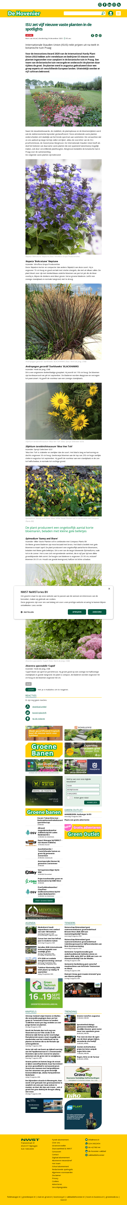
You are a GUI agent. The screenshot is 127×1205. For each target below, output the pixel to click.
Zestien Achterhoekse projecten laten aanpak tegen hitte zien (87, 1049)
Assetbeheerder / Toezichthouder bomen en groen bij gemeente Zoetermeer (49, 852)
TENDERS (69, 923)
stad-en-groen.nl (44, 1197)
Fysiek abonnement (60, 1139)
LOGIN (31, 689)
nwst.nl (63, 1200)
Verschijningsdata (59, 1187)
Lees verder (37, 605)
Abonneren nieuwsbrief (62, 1160)
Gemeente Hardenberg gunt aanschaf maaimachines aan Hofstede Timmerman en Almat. (82, 966)
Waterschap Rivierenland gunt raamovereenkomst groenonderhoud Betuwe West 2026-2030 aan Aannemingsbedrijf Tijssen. (80, 930)
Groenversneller (59, 1145)
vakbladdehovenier (96, 1155)
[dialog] (63, 602)
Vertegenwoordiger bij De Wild (48, 871)
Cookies (55, 1181)
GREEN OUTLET (73, 810)
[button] (27, 612)
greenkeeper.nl (28, 1197)
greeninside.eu (112, 1197)
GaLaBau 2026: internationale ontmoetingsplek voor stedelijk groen (50, 949)
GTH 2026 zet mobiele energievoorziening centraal (50, 959)
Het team (56, 1163)
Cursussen (56, 1151)
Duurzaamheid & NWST (62, 1148)
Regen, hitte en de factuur (88, 1057)
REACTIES (30, 695)
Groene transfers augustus (88, 1016)
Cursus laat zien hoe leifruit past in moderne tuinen (49, 939)
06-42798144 (94, 1147)
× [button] (109, 589)
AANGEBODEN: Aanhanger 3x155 (77, 814)
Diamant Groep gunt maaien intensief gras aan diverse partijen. (82, 975)
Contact (55, 1154)
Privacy (55, 1178)
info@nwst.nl (93, 1139)
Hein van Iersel (31, 38)
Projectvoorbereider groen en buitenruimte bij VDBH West (50, 879)
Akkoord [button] (97, 612)
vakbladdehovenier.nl (75, 1197)
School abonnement (60, 1166)
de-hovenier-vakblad (97, 1151)
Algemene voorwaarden (62, 1172)
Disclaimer (56, 1175)
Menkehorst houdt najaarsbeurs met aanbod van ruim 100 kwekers (49, 929)
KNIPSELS (30, 1011)
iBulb (28, 684)
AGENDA (30, 923)
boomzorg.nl (59, 1197)
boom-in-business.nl (95, 1197)
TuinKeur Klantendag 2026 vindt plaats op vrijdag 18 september (49, 969)
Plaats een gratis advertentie (76, 820)
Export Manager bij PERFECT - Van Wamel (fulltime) (50, 841)
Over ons (56, 1142)
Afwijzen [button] (77, 612)
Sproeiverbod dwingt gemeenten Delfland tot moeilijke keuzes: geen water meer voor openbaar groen (89, 1027)
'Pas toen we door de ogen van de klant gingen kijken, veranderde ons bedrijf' (88, 1039)
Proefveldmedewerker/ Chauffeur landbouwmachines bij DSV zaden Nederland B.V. (49, 890)
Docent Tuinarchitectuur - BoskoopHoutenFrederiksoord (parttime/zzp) (50, 820)
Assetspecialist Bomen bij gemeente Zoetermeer (49, 862)
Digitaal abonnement (61, 1157)
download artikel (39, 706)
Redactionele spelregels (62, 1169)
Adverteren (57, 1184)
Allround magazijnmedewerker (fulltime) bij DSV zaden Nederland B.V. (47, 831)
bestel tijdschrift (39, 712)
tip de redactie (38, 718)
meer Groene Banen (44, 900)
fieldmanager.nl (13, 1197)
